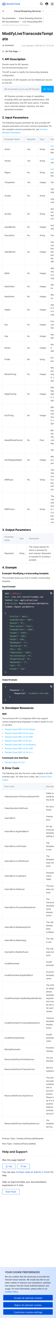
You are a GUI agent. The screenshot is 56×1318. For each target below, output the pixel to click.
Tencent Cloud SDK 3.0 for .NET (19, 748)
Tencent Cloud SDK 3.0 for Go (18, 741)
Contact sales (23, 1172)
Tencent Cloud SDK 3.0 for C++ (19, 752)
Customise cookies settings (28, 1312)
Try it (49, 89)
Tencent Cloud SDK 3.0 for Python (20, 729)
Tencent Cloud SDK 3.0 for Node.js (20, 744)
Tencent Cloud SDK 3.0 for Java (19, 733)
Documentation (9, 18)
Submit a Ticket (42, 1172)
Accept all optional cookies (28, 1298)
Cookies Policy (11, 1292)
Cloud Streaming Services (30, 18)
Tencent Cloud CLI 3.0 (15, 762)
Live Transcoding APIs (32, 21)
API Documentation (10, 21)
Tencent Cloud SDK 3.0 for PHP (19, 737)
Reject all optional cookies (28, 1305)
